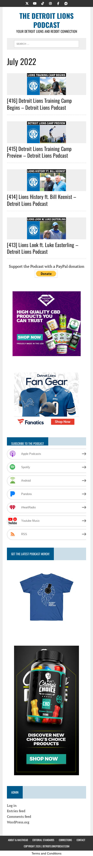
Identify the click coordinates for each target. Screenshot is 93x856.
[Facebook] (58, 3)
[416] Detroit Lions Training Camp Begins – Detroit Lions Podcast (39, 104)
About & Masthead (18, 840)
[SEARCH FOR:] (46, 43)
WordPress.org (18, 822)
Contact (81, 840)
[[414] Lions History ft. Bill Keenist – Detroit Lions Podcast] (46, 188)
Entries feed (16, 810)
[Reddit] (66, 3)
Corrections (65, 840)
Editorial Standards (43, 840)
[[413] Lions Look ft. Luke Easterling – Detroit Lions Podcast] (46, 236)
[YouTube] (34, 3)
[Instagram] (50, 3)
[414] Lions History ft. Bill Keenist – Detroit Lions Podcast (41, 200)
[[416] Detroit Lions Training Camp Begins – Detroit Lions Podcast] (46, 92)
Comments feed (19, 816)
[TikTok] (42, 3)
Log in (12, 805)
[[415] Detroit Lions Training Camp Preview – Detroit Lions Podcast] (46, 140)
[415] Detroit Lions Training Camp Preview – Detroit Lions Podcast (39, 152)
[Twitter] (27, 3)
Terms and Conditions (46, 853)
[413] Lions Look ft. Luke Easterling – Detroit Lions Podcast (42, 248)
